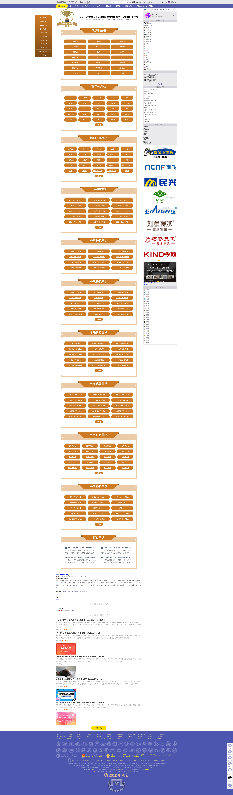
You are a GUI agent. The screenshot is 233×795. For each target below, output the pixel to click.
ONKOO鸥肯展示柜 (87, 760)
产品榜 (147, 306)
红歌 (147, 55)
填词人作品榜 (43, 25)
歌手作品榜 (43, 21)
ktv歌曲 (148, 66)
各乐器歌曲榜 (43, 51)
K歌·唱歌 (84, 6)
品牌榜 (147, 290)
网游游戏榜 (147, 119)
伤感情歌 (148, 48)
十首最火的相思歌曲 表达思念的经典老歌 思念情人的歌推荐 (80, 703)
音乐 (65, 576)
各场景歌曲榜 (43, 40)
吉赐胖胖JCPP (75, 760)
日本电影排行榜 (149, 81)
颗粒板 (69, 738)
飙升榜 (147, 338)
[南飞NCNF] (160, 167)
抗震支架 (99, 734)
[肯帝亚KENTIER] (160, 152)
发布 (159, 2)
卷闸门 (139, 738)
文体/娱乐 (156, 9)
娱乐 (68, 576)
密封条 (109, 736)
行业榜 (147, 333)
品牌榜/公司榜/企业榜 (150, 110)
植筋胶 (145, 133)
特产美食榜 (147, 98)
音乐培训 (107, 6)
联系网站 (147, 769)
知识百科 (128, 760)
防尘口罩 (162, 734)
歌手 (99, 6)
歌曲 (63, 6)
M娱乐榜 (97, 19)
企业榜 (147, 331)
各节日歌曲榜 (43, 47)
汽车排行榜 (147, 96)
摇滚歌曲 (148, 41)
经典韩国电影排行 (150, 77)
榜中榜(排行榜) (98, 760)
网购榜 (147, 292)
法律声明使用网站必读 (123, 771)
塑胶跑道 (150, 736)
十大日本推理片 (149, 76)
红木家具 (142, 734)
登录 (151, 2)
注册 (155, 2)
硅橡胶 (79, 734)
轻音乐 (147, 57)
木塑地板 (69, 734)
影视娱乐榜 (147, 117)
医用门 (89, 736)
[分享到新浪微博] (61, 574)
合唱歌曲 (58, 629)
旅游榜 (147, 312)
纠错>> (64, 585)
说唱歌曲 (148, 39)
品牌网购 (156, 760)
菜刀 (128, 738)
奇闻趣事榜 (147, 91)
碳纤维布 (146, 141)
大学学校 (142, 760)
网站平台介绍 (135, 756)
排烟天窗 (140, 736)
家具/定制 (146, 130)
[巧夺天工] (160, 240)
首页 (146, 9)
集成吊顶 (146, 131)
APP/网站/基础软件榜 (150, 112)
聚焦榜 (147, 326)
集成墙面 (130, 736)
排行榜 (129, 755)
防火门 (59, 734)
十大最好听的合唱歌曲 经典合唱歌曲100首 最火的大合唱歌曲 (81, 620)
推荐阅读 (43, 55)
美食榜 (147, 315)
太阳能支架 (150, 738)
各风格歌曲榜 (43, 36)
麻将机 (145, 139)
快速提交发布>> (67, 591)
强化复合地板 (147, 143)
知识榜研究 (123, 755)
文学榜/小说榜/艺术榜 (150, 114)
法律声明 (113, 756)
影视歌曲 (148, 69)
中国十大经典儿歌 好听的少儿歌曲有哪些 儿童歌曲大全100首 (81, 657)
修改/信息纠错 (98, 756)
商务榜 (147, 328)
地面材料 (146, 126)
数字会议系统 (61, 736)
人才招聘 (128, 756)
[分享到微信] (57, 574)
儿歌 (57, 663)
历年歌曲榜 (43, 29)
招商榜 (147, 294)
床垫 (88, 738)
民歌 (147, 64)
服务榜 (147, 317)
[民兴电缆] (160, 182)
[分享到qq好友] (63, 574)
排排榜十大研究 (115, 755)
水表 (144, 128)
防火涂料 (120, 734)
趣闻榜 (147, 296)
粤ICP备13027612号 (109, 771)
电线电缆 (120, 736)
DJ (146, 46)
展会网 (121, 760)
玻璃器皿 (146, 138)
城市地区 (136, 755)
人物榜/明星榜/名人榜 (150, 100)
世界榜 (147, 322)
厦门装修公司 (101, 738)
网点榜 (147, 303)
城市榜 (147, 324)
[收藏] (65, 574)
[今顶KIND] (160, 255)
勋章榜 (147, 342)
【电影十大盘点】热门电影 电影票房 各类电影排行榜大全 (119, 548)
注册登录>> (85, 591)
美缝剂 (109, 734)
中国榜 (147, 319)
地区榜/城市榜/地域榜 (150, 105)
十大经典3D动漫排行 (151, 74)
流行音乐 (148, 32)
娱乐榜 (147, 308)
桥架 (144, 134)
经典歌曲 (58, 686)
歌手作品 (148, 23)
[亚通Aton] (160, 211)
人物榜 (147, 299)
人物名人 (149, 760)
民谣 (147, 43)
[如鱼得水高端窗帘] (160, 225)
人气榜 (147, 340)
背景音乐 (148, 59)
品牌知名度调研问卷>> (88, 2)
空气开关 (152, 734)
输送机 (89, 734)
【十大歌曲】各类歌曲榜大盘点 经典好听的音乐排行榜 (78, 633)
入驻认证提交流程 (153, 755)
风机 (144, 144)
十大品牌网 (107, 760)
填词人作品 (149, 25)
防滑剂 (99, 736)
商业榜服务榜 (147, 103)
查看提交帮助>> (76, 591)
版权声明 (128, 19)
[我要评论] (67, 574)
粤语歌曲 (148, 34)
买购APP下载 (120, 756)
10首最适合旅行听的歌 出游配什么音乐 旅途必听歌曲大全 (79, 679)
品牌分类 (140, 2)
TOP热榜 (146, 121)
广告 (145, 284)
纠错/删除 (120, 19)
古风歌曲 (148, 62)
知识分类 (145, 2)
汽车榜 (147, 310)
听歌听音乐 (73, 6)
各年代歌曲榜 (43, 44)
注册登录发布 (143, 755)
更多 (97, 125)
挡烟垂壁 (160, 736)
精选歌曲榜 (43, 17)
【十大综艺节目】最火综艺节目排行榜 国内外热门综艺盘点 (84, 557)
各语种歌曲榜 (43, 32)
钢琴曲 (147, 53)
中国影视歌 (128, 6)
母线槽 (109, 738)
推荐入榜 (161, 755)
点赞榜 (147, 335)
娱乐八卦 (73, 576)
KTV (92, 6)
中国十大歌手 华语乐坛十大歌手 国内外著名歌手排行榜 (83, 548)
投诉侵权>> (69, 585)
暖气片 (159, 738)
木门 (144, 136)
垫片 (78, 738)
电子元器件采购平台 (133, 734)
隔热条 (79, 736)
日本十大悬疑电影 (150, 79)
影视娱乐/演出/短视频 (144, 6)
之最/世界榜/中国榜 (149, 94)
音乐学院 (117, 6)
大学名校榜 (147, 107)
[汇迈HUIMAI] (160, 196)
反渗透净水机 (71, 736)
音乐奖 (147, 27)
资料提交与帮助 (170, 755)
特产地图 (163, 760)
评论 (109, 19)
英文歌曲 (148, 37)
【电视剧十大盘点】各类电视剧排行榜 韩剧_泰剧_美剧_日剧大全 (121, 557)
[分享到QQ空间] (59, 574)
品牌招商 (115, 760)
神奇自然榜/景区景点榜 (150, 89)
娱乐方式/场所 (81, 576)
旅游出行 (135, 760)
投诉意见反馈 (89, 756)
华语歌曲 (148, 30)
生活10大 (150, 9)
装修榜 (147, 301)
